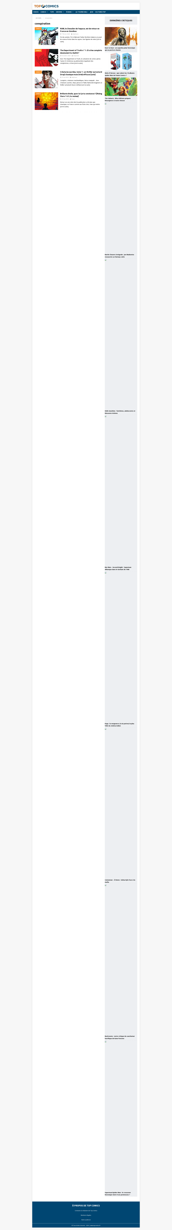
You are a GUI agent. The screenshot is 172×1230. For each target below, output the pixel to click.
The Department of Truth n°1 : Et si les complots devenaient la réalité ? (81, 51)
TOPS (52, 12)
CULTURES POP (100, 12)
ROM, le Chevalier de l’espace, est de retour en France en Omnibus (79, 30)
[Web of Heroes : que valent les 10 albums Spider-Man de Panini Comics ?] (121, 61)
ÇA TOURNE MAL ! (82, 12)
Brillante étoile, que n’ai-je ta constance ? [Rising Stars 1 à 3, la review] (81, 95)
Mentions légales (86, 1215)
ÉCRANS (69, 12)
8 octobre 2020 (66, 56)
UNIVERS (59, 12)
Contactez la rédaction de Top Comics (86, 1210)
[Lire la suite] (78, 63)
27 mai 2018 (65, 99)
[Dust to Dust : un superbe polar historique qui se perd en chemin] (121, 36)
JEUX (91, 12)
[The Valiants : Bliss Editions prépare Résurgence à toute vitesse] (121, 87)
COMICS (43, 12)
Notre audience (86, 1220)
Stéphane (75, 34)
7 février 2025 (66, 34)
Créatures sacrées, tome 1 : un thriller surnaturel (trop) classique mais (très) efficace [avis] (81, 73)
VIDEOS (36, 12)
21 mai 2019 (65, 77)
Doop (73, 99)
